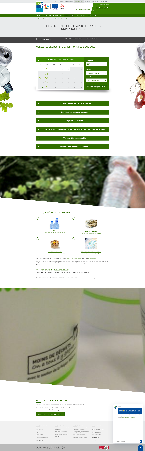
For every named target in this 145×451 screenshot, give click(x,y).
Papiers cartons (39, 434)
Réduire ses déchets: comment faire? (81, 427)
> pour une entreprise (96, 434)
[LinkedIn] (102, 8)
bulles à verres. (92, 258)
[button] (39, 15)
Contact (107, 4)
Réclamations (47, 15)
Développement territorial (91, 1)
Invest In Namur (104, 1)
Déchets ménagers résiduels (42, 437)
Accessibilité (57, 448)
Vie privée (46, 448)
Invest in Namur (73, 446)
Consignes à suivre (59, 429)
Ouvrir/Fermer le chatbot (140, 448)
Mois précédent (38, 59)
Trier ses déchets (69, 15)
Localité (88, 77)
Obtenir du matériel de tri (91, 38)
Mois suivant (82, 59)
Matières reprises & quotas (60, 432)
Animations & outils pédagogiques (80, 437)
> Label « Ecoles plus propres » (79, 434)
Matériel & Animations (97, 425)
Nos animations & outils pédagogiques (81, 431)
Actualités (39, 15)
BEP (56, 1)
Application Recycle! (74, 121)
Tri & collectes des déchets (42, 425)
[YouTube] (107, 8)
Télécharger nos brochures (97, 440)
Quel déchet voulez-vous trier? (46, 275)
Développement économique (66, 1)
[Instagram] (100, 8)
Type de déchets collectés (74, 138)
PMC (37, 432)
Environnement (79, 1)
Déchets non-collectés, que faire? (74, 147)
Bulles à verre (57, 436)
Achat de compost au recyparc (61, 434)
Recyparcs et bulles (59, 425)
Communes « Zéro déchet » (79, 429)
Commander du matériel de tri (50, 414)
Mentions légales (39, 448)
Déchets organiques (40, 435)
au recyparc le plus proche (74, 258)
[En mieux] (54, 7)
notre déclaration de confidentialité (128, 417)
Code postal (89, 60)
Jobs (104, 4)
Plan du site (51, 448)
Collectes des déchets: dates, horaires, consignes (72, 38)
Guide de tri (38, 430)
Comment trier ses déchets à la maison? (75, 103)
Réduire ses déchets (80, 15)
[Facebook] (97, 8)
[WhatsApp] (105, 8)
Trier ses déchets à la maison (68, 40)
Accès (101, 4)
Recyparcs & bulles (58, 15)
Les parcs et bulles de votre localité (62, 427)
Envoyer (141, 441)
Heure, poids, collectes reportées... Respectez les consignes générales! (75, 129)
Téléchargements (92, 15)
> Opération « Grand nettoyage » (80, 435)
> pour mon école (95, 430)
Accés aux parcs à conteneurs (61, 431)
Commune (89, 70)
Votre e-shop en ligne (96, 427)
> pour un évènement (96, 432)
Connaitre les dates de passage (74, 112)
